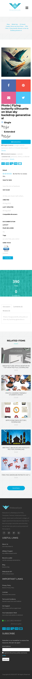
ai (3, 239)
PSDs (26, 26)
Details (3, 150)
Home (8, 24)
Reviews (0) (6, 311)
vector (17, 239)
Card (6, 239)
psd (13, 239)
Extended (9, 132)
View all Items (16, 488)
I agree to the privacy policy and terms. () (14, 654)
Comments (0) (18, 307)
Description (6, 307)
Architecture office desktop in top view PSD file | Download (16, 366)
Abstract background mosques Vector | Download (16, 448)
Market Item (15, 24)
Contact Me (8, 258)
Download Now (17, 142)
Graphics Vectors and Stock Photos (14, 26)
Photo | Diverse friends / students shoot (16, 394)
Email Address (6, 646)
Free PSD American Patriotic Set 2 (16, 475)
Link (4, 655)
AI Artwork (22, 24)
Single (7, 122)
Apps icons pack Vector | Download (16, 421)
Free (9, 239)
